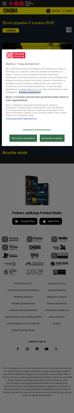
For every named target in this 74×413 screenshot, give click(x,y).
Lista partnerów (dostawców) (21, 118)
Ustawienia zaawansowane (37, 129)
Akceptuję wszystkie (52, 138)
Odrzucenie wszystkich (23, 138)
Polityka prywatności (30, 92)
